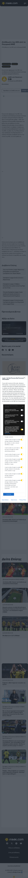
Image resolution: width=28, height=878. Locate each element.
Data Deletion (5, 499)
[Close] (24, 378)
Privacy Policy (22, 499)
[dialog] (14, 439)
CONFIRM (8, 494)
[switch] (22, 410)
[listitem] (14, 406)
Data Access (14, 499)
